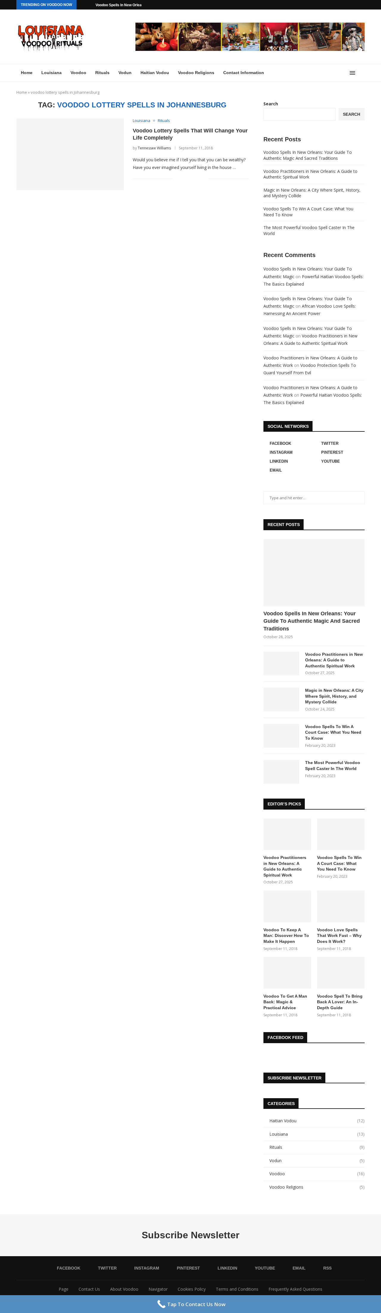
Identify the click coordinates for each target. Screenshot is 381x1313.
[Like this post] (177, 178)
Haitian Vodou (154, 72)
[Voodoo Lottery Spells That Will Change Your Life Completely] (70, 154)
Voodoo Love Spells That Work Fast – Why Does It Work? (339, 935)
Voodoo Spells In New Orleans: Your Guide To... (135, 5)
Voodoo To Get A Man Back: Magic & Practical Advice (285, 1002)
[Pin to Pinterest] (197, 178)
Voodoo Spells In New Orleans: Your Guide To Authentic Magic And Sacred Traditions (307, 155)
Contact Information (243, 72)
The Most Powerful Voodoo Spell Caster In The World (332, 765)
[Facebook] (315, 5)
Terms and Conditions (237, 1289)
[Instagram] (328, 5)
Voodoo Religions (196, 72)
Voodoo (78, 72)
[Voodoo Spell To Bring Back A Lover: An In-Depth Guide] (341, 973)
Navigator (158, 1289)
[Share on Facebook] (185, 178)
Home (26, 72)
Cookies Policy (192, 1289)
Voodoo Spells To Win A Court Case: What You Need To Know (333, 732)
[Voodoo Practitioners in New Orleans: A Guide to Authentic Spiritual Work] (281, 663)
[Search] (362, 73)
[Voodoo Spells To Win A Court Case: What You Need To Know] (281, 736)
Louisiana (51, 72)
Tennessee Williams (154, 148)
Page (63, 1289)
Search (270, 104)
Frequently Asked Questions (295, 1289)
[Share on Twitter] (191, 178)
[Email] (356, 5)
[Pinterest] (335, 5)
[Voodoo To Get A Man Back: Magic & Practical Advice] (287, 973)
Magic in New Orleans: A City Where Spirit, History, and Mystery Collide (334, 696)
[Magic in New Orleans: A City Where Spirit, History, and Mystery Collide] (281, 699)
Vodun (125, 72)
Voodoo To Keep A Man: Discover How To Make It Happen (286, 935)
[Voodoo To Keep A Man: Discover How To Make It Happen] (287, 906)
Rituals (102, 72)
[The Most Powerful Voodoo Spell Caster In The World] (281, 772)
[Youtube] (349, 5)
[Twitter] (322, 5)
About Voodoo (124, 1289)
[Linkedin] (342, 5)
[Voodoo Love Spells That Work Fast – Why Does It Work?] (341, 906)
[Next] (90, 5)
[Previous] (82, 5)
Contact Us (89, 1289)
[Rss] (363, 5)
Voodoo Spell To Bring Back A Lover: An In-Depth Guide (340, 1002)
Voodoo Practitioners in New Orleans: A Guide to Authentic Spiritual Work (334, 660)
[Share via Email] (203, 178)
